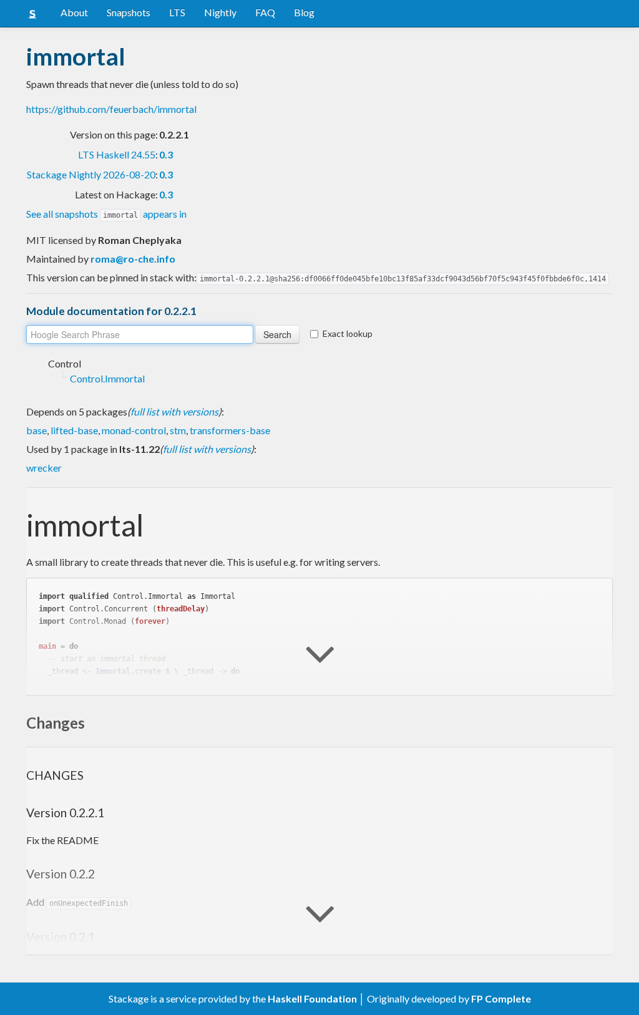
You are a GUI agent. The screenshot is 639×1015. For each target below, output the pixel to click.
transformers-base (230, 430)
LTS (177, 12)
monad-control (134, 430)
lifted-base (74, 430)
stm (178, 430)
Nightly (220, 12)
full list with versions (174, 411)
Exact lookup (348, 333)
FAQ (265, 12)
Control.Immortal (107, 378)
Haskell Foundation (312, 998)
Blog (304, 12)
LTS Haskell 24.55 (116, 154)
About (74, 12)
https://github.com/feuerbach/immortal (111, 109)
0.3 (166, 154)
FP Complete (501, 998)
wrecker (44, 468)
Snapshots (128, 12)
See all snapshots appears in (106, 214)
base (36, 430)
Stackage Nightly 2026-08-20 (91, 174)
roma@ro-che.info (132, 259)
